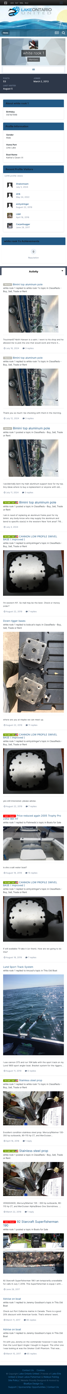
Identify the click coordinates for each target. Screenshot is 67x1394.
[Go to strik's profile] (9, 195)
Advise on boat (12, 1298)
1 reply (28, 1141)
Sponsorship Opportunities (31, 1387)
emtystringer (22, 204)
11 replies (32, 725)
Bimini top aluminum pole (28, 284)
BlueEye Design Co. (33, 1383)
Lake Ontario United (29, 1373)
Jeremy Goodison (35, 1302)
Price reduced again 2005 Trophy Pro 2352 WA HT (32, 817)
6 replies (31, 1071)
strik (18, 194)
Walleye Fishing (51, 1377)
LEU (12, 3)
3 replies (29, 348)
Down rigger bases (14, 620)
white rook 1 (9, 288)
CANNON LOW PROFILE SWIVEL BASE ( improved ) (30, 538)
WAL (21, 3)
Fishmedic (31, 822)
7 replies (32, 611)
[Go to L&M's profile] (9, 215)
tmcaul (29, 970)
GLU (26, 3)
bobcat (30, 624)
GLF (16, 3)
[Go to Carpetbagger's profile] (9, 225)
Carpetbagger (23, 224)
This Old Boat (50, 970)
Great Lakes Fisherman (29, 1377)
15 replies (32, 873)
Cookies (41, 1370)
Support (12, 1387)
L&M (18, 214)
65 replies (31, 1320)
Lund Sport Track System (18, 966)
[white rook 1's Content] (33, 70)
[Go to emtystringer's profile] (9, 205)
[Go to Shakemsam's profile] (9, 185)
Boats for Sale (54, 822)
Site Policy (13, 1380)
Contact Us (28, 1370)
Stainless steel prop (30, 1080)
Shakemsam (22, 184)
